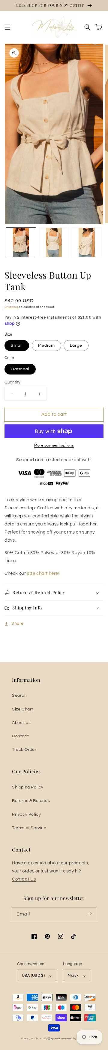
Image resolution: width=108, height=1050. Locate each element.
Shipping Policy (28, 787)
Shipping (11, 306)
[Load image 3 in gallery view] (87, 242)
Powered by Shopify (74, 1038)
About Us (21, 723)
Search (19, 695)
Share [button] (17, 623)
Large (76, 345)
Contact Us (24, 879)
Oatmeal (20, 369)
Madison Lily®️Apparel (46, 1038)
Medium (46, 345)
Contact (20, 736)
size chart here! (43, 573)
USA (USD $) (33, 975)
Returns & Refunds (31, 801)
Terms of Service (29, 828)
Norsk (73, 975)
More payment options (54, 445)
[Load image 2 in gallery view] (54, 242)
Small (17, 345)
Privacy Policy (26, 814)
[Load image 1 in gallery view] (21, 242)
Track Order (24, 750)
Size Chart (22, 709)
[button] (7, 27)
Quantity (12, 382)
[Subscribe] (89, 914)
